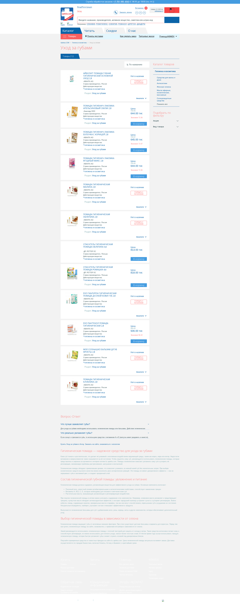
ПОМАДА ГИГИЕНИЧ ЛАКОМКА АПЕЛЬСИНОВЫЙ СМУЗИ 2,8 (98, 106)
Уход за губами (99, 93)
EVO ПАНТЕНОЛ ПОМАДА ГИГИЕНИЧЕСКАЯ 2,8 (95, 324)
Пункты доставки (95, 36)
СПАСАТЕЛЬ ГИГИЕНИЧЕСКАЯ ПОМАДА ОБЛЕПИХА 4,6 (98, 245)
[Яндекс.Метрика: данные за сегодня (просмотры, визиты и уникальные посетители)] (169, 601)
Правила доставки (126, 568)
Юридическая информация (100, 583)
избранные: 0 (159, 11)
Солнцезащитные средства (164, 99)
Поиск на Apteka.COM (128, 571)
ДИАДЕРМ (141, 24)
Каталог (68, 31)
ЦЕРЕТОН (132, 24)
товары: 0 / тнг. (157, 9)
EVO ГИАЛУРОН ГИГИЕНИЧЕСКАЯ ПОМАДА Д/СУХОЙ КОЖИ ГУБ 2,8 (99, 294)
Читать (89, 31)
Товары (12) (68, 56)
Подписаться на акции (70, 587)
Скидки (111, 31)
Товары (64, 564)
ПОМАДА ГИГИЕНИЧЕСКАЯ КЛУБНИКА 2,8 (96, 380)
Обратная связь (71, 582)
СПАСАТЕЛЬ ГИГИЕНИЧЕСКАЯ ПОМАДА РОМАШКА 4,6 (98, 268)
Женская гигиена (164, 87)
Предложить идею (68, 596)
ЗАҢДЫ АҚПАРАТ (131, 582)
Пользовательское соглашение (102, 590)
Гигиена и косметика (165, 71)
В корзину (138, 123)
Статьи (93, 564)
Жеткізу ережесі (155, 568)
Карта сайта (100, 600)
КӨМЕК (154, 560)
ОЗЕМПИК (113, 24)
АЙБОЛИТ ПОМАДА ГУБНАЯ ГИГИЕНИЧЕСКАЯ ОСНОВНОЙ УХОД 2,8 (98, 76)
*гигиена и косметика (94, 89)
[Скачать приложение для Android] (70, 24)
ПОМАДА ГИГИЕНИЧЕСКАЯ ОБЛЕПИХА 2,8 (96, 215)
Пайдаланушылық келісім (129, 587)
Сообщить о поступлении (138, 82)
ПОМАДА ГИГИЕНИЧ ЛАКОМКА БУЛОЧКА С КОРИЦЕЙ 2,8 (98, 133)
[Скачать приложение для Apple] (63, 24)
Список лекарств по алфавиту (73, 571)
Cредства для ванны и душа (166, 79)
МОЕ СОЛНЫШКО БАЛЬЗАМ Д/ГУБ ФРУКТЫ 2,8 (100, 350)
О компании (85, 600)
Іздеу (151, 571)
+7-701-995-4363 (121, 2)
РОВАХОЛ (122, 24)
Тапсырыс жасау (146, 36)
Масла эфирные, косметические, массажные (164, 92)
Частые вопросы (126, 575)
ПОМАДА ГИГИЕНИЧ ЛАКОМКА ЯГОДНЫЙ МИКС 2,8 (98, 159)
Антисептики (162, 83)
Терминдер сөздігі (156, 578)
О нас (132, 31)
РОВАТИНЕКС (102, 24)
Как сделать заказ (128, 36)
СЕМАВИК (91, 24)
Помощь (125, 560)
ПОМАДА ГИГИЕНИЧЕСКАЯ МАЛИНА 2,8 (96, 185)
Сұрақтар (152, 575)
